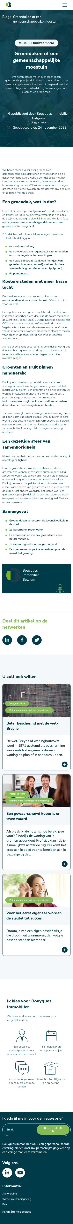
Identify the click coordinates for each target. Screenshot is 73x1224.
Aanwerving (9, 1193)
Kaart (5, 1204)
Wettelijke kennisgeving (16, 1199)
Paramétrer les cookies (16, 1211)
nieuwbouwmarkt (40, 215)
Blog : (6, 17)
